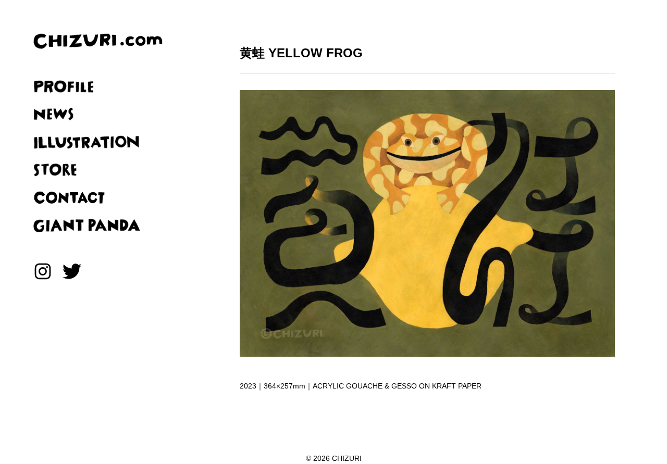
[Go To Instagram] (42, 273)
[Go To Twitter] (72, 273)
